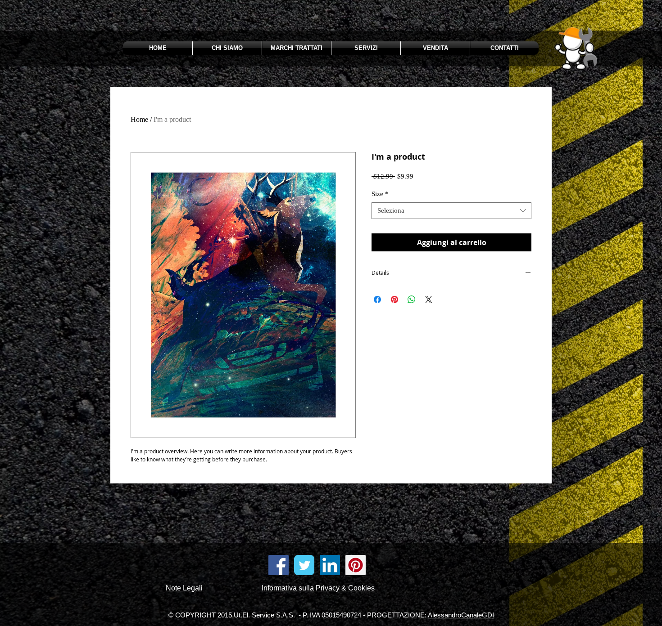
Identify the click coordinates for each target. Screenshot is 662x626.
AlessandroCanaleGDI (461, 615)
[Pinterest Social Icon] (355, 565)
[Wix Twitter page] (304, 565)
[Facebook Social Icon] (278, 565)
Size (380, 193)
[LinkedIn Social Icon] (330, 565)
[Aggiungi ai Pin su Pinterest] (394, 299)
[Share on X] (428, 299)
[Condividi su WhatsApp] (411, 299)
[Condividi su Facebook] (377, 299)
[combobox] (451, 210)
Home (139, 119)
